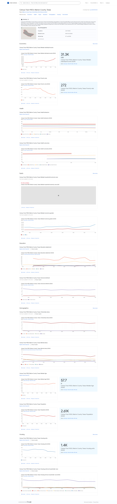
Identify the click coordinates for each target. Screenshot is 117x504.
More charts (95, 43)
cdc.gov (25, 119)
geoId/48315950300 (94, 9)
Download (23, 72)
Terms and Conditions (88, 502)
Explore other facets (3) (24, 344)
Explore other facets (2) (24, 49)
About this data (31, 54)
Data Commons (13, 3)
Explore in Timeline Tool (35, 72)
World (46, 12)
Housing (59, 14)
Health (35, 14)
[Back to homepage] (8, 3)
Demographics (52, 14)
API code (28, 72)
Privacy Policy (95, 502)
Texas (30, 12)
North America (41, 12)
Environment (65, 14)
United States (35, 12)
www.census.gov (41, 38)
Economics (29, 14)
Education (45, 14)
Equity (40, 14)
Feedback (108, 2)
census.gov (26, 54)
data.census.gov (31, 254)
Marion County (26, 12)
